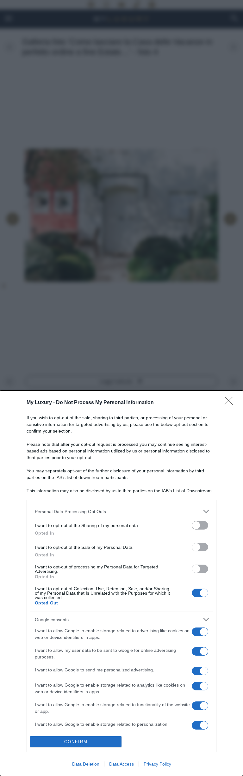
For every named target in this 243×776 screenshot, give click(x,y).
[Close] (231, 403)
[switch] (200, 525)
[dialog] (121, 583)
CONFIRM (76, 741)
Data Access (121, 764)
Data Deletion (85, 764)
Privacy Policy (157, 764)
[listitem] (121, 511)
